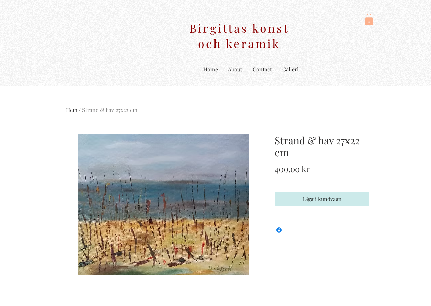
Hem (71, 109)
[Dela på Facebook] (279, 230)
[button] (369, 19)
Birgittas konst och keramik (239, 35)
